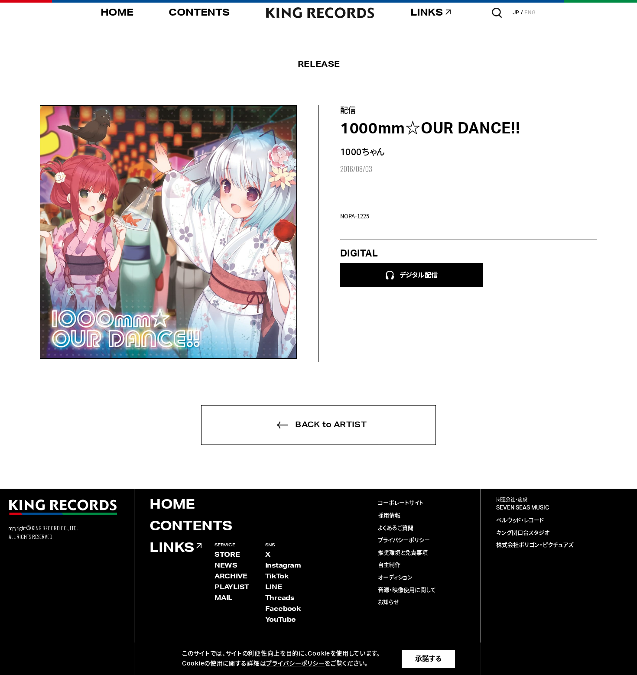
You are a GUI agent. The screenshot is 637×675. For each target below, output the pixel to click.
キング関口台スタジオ (522, 533)
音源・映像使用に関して (407, 590)
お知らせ (388, 602)
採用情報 (389, 516)
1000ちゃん (362, 152)
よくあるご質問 (395, 528)
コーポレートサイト (400, 503)
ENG (530, 12)
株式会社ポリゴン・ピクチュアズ (534, 545)
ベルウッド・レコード (520, 520)
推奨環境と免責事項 (403, 553)
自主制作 (389, 565)
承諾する (428, 659)
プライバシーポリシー (404, 540)
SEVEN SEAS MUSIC (522, 508)
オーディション (395, 578)
